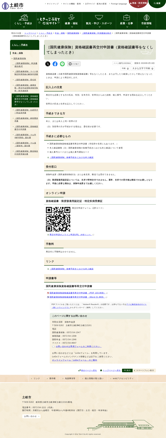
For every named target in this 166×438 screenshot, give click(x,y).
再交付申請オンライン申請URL (71, 235)
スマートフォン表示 (145, 370)
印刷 (124, 68)
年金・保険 (60, 33)
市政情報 (146, 23)
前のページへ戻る (89, 370)
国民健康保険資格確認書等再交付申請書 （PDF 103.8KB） (78, 293)
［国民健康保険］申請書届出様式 (96, 33)
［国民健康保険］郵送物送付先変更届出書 (26, 152)
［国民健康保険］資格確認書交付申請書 (26, 127)
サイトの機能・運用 (72, 4)
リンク (37, 378)
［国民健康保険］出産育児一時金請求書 (26, 111)
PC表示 (127, 370)
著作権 (52, 378)
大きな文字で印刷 (141, 68)
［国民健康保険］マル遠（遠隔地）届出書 (25, 144)
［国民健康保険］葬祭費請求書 (26, 119)
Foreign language (119, 4)
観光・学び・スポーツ (99, 23)
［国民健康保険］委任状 (25, 80)
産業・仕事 (126, 23)
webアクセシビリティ (123, 378)
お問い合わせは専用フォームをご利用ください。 (79, 346)
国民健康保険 (73, 33)
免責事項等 (70, 378)
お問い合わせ (30, 416)
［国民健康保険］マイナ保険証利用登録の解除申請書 (26, 72)
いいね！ (75, 64)
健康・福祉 (71, 23)
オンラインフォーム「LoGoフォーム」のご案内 (74, 360)
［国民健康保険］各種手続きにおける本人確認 (71, 157)
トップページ (30, 33)
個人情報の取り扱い (94, 378)
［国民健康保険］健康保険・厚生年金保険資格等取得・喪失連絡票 (26, 88)
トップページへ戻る (112, 370)
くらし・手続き (23, 23)
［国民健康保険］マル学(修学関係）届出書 (25, 136)
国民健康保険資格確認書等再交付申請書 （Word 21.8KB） (77, 297)
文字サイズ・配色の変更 (96, 4)
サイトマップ (53, 4)
